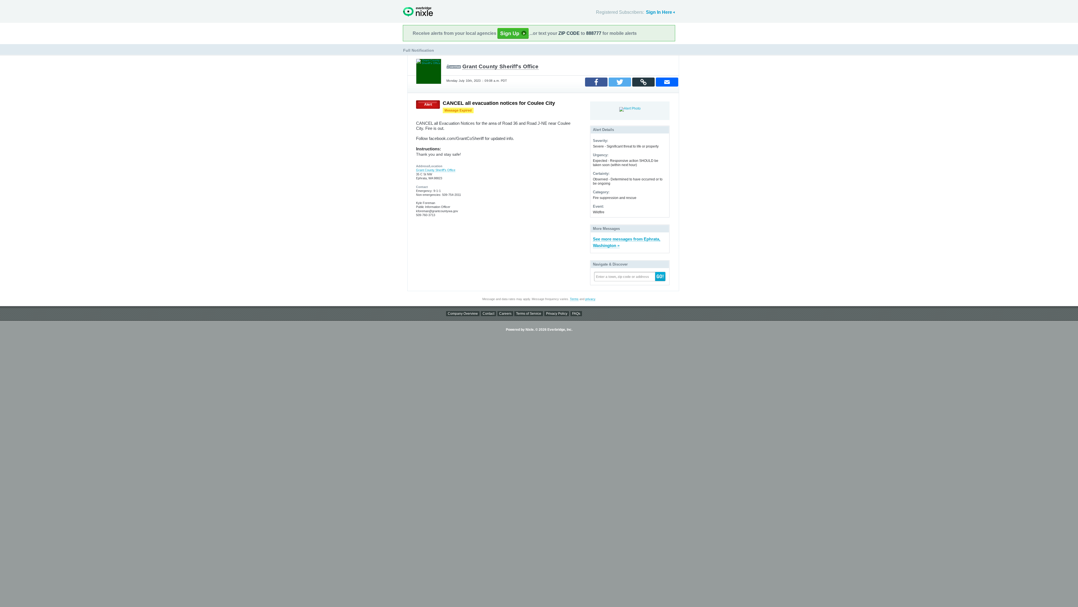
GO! (660, 276)
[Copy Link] (643, 82)
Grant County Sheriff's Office (500, 66)
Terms (574, 299)
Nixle (418, 12)
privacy (590, 299)
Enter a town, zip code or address (622, 277)
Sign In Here (659, 12)
